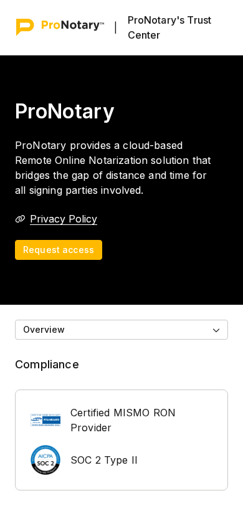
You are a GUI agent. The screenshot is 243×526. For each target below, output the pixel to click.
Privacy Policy (63, 219)
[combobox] (121, 330)
